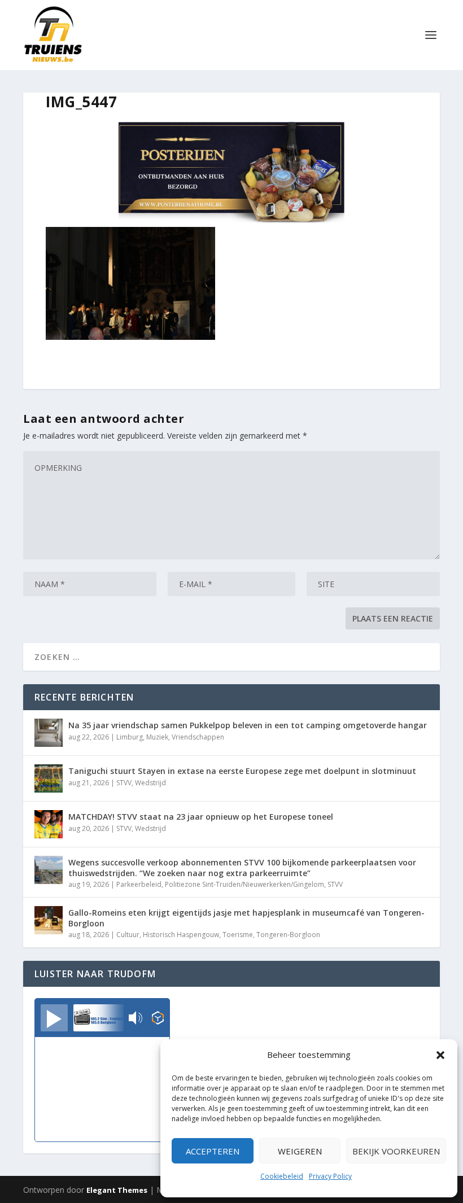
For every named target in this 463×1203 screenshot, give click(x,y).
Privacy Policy (330, 1176)
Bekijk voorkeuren (396, 1151)
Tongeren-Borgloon (288, 934)
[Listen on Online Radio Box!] (158, 1019)
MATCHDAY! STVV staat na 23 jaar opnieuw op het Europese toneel (200, 816)
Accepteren (212, 1151)
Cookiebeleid (281, 1176)
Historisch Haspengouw (181, 934)
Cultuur (127, 934)
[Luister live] (54, 1017)
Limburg (129, 737)
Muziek (157, 737)
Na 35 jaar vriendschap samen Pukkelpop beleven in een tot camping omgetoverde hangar (247, 725)
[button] (440, 1055)
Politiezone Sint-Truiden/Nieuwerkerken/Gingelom (244, 884)
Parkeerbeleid (138, 884)
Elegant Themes (116, 1190)
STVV (124, 783)
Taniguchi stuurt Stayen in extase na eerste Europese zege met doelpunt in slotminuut (242, 770)
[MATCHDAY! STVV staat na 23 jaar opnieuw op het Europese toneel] (48, 824)
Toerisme (237, 934)
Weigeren (300, 1151)
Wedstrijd (150, 783)
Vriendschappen (198, 737)
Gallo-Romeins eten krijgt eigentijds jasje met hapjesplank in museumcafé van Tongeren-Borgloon (246, 917)
